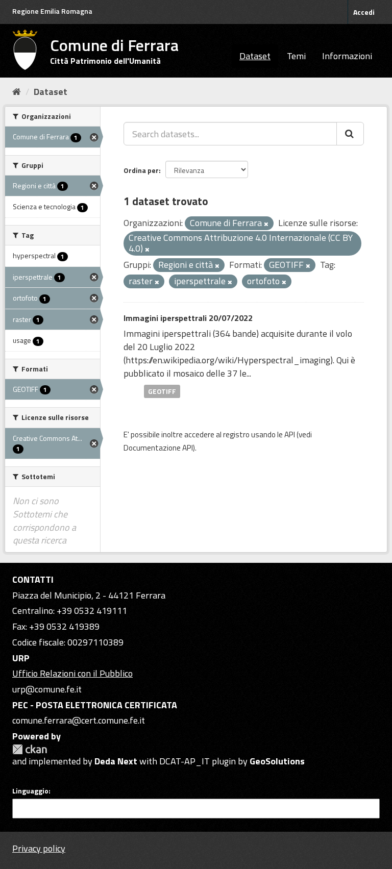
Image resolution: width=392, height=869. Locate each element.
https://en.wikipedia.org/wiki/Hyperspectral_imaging (228, 360)
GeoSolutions (277, 761)
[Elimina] (266, 224)
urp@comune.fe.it (47, 689)
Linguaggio (30, 791)
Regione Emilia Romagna (52, 11)
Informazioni (347, 56)
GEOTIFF (162, 391)
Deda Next (115, 761)
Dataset (255, 56)
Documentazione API (158, 448)
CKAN (29, 749)
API (289, 434)
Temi (296, 56)
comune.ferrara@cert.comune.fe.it (78, 720)
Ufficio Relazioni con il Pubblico (72, 673)
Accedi (364, 12)
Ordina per (141, 170)
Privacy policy (38, 848)
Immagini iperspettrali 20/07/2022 (188, 318)
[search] (350, 133)
